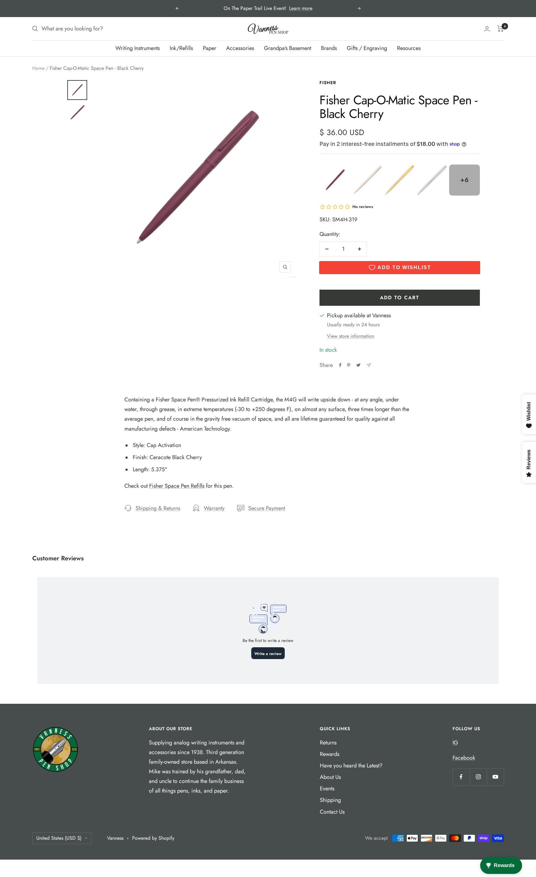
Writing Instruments (137, 48)
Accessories (240, 48)
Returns (328, 743)
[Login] (487, 28)
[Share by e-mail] (369, 365)
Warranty (214, 508)
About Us (330, 777)
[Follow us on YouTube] (495, 776)
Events (327, 788)
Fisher (327, 82)
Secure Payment (266, 508)
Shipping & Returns (158, 508)
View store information (350, 336)
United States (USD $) (59, 838)
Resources (409, 48)
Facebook (464, 758)
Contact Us (332, 812)
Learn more (300, 8)
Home (38, 68)
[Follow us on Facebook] (461, 776)
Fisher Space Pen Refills (176, 486)
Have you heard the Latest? (351, 766)
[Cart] (500, 28)
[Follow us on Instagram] (478, 776)
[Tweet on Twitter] (358, 365)
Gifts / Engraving (367, 48)
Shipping (330, 800)
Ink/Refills (181, 48)
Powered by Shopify (153, 838)
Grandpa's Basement (287, 48)
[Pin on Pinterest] (348, 365)
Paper (209, 48)
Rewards (329, 754)
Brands (329, 48)
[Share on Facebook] (340, 365)
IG (455, 743)
